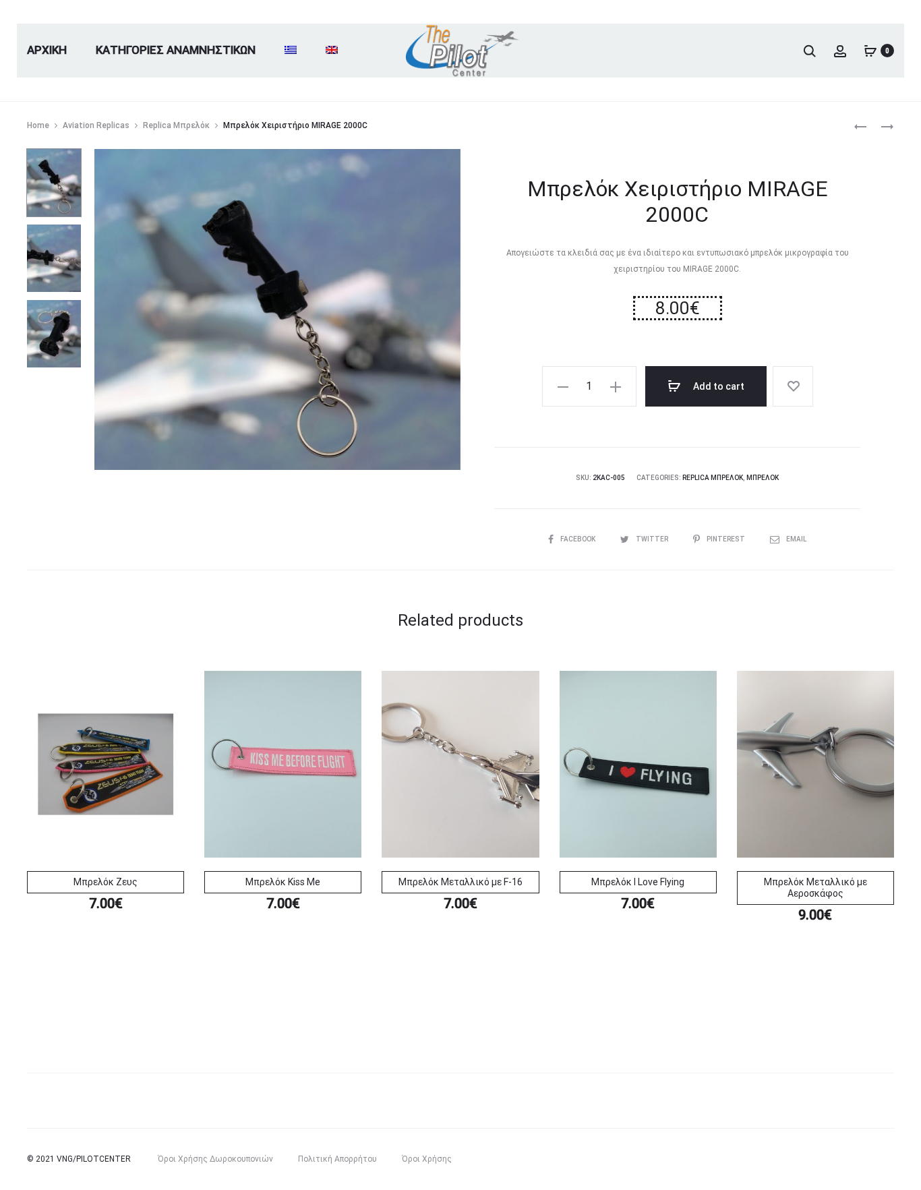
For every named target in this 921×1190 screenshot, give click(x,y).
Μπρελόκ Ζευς (105, 881)
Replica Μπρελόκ (176, 125)
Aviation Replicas (96, 125)
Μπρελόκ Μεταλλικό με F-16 (460, 881)
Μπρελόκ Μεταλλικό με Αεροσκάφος (815, 887)
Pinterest (726, 539)
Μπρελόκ (762, 477)
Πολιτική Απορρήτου (337, 1159)
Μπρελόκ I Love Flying (637, 881)
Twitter (653, 539)
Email (796, 539)
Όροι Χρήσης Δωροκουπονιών (215, 1159)
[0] (870, 50)
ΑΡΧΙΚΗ (47, 50)
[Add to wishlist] (793, 386)
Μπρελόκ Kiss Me (282, 881)
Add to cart (717, 386)
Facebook (578, 539)
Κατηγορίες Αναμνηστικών (176, 50)
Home (38, 125)
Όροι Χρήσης (427, 1159)
